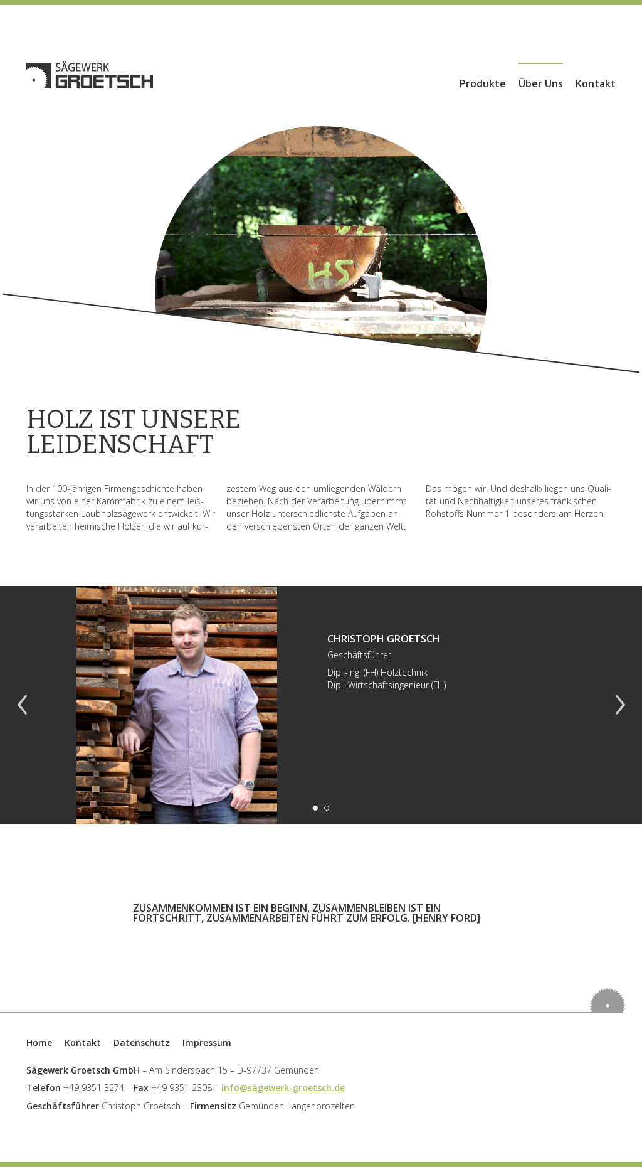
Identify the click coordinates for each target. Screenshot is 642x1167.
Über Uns (540, 83)
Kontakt (596, 83)
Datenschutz (141, 1042)
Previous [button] (22, 705)
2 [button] (326, 808)
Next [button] (620, 705)
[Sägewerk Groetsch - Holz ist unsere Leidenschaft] (89, 74)
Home (39, 1042)
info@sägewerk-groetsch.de (283, 1088)
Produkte (483, 83)
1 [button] (315, 808)
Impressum (206, 1042)
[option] (321, 705)
